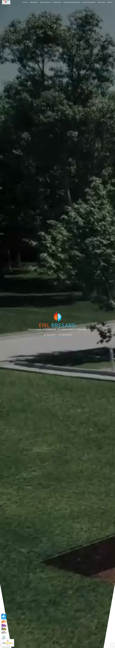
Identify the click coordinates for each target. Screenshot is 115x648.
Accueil (25, 2)
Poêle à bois (101, 2)
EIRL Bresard (34, 2)
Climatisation (57, 2)
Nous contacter (66, 335)
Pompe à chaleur (45, 2)
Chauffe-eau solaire (89, 2)
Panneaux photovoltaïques (71, 2)
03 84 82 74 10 (50, 335)
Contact (110, 2)
